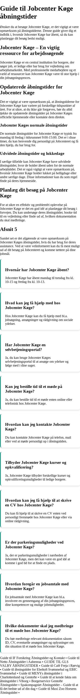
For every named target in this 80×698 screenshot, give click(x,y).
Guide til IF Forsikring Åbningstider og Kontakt (32, 658)
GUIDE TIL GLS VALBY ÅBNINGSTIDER (34, 663)
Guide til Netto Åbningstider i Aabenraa (39, 660)
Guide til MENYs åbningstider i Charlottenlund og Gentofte (31, 675)
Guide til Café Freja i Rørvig (60, 665)
